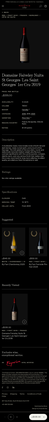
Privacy (5, 394)
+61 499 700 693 (7, 404)
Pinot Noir (13, 15)
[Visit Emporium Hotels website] (22, 363)
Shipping (13, 394)
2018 (24, 114)
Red (3, 15)
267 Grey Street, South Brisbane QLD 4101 (15, 401)
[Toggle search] (40, 6)
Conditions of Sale (34, 394)
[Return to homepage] (24, 6)
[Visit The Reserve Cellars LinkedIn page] (13, 387)
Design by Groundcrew (39, 408)
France (23, 15)
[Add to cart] (22, 253)
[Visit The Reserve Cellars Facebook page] (2, 387)
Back (6, 12)
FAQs (4, 396)
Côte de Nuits (8, 17)
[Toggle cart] (45, 6)
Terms (22, 394)
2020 (33, 114)
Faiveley (25, 110)
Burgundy (34, 15)
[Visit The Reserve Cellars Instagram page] (8, 387)
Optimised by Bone (41, 406)
